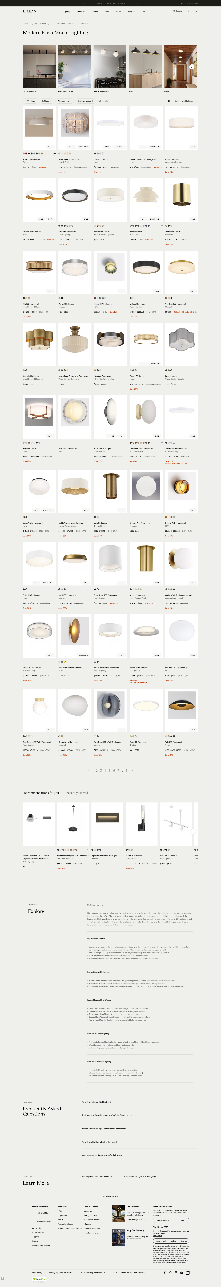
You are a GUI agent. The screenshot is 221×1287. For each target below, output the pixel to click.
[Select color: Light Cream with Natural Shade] (100, 226)
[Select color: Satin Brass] (70, 153)
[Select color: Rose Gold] (39, 443)
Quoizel (168, 307)
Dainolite (169, 234)
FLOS (167, 670)
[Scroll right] (191, 66)
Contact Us (36, 1228)
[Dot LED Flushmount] (74, 267)
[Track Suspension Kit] (176, 818)
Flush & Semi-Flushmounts (65, 23)
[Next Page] (132, 770)
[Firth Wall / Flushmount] (74, 411)
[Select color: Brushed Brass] (26, 443)
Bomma (97, 745)
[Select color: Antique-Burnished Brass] (95, 370)
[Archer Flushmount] (146, 558)
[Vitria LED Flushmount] (39, 122)
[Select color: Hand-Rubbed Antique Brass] (65, 370)
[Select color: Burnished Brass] (26, 298)
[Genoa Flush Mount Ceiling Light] (146, 122)
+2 (87, 850)
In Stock (45, 101)
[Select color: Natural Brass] (169, 370)
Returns (35, 1241)
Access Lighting (136, 307)
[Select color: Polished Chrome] (98, 153)
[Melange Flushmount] (110, 339)
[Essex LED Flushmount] (74, 194)
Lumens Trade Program (187, 3)
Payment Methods (65, 1224)
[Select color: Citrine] (65, 662)
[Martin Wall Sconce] (142, 818)
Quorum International (174, 598)
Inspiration (62, 1215)
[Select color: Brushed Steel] (136, 589)
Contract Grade (84, 101)
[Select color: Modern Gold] (136, 370)
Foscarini (62, 745)
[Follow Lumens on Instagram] (176, 1273)
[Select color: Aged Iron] (24, 298)
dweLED (61, 307)
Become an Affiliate (92, 1220)
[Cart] (196, 11)
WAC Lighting (28, 861)
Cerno (25, 451)
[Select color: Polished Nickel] (67, 153)
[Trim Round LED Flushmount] (181, 411)
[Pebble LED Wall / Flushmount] (74, 630)
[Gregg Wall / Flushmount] (74, 705)
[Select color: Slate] (62, 662)
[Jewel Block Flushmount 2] (74, 122)
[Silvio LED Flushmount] (110, 122)
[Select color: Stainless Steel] (59, 298)
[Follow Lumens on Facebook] (165, 1273)
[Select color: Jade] (100, 298)
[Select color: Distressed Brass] (29, 443)
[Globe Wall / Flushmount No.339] (181, 558)
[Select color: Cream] (131, 226)
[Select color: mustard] (42, 153)
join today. (139, 1215)
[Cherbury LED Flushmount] (181, 267)
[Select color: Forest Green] (138, 226)
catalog (142, 1236)
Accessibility (37, 1273)
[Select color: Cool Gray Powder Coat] (59, 153)
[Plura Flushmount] (39, 411)
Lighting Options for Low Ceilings (95, 1176)
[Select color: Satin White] (95, 850)
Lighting (34, 23)
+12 (54, 153)
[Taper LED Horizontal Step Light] (107, 818)
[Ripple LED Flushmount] (110, 267)
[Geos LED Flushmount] (146, 705)
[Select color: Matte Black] (131, 298)
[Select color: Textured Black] (195, 850)
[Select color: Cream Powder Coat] (62, 153)
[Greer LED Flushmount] (146, 339)
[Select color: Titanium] (133, 736)
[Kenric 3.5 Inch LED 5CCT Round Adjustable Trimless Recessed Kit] (39, 818)
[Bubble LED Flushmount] (146, 630)
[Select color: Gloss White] (34, 443)
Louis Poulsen (99, 451)
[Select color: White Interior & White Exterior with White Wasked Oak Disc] (166, 736)
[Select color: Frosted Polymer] (32, 443)
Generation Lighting (173, 162)
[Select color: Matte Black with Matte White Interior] (37, 443)
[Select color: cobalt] (32, 153)
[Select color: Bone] (133, 443)
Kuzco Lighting (64, 234)
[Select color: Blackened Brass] (149, 443)
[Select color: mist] (39, 153)
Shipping (35, 1237)
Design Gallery (90, 1215)
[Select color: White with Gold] (70, 226)
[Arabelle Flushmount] (39, 339)
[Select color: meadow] (34, 153)
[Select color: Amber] (166, 517)
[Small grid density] (162, 101)
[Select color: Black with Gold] (59, 226)
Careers (87, 1224)
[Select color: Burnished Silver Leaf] (24, 370)
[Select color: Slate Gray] (133, 226)
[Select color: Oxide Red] (136, 443)
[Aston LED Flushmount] (39, 630)
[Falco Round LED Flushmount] (110, 558)
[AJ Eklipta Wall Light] (110, 411)
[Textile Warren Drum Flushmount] (74, 486)
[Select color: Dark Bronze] (161, 850)
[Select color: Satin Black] (98, 850)
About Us (88, 1211)
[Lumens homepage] (29, 11)
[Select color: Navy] (146, 226)
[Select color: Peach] (141, 443)
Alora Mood (63, 598)
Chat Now (45, 1213)
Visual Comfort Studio (31, 307)
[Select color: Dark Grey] (63, 850)
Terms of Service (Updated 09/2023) (93, 1273)
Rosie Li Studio (64, 162)
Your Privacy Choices (92, 1233)
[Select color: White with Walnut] (72, 226)
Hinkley (94, 858)
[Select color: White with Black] (67, 226)
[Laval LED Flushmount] (74, 558)
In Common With (136, 451)
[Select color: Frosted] (98, 298)
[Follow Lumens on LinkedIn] (188, 1273)
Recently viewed (77, 793)
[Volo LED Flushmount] (181, 705)
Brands (60, 1220)
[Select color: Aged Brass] (166, 226)
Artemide (133, 526)
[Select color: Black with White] (62, 226)
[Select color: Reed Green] (138, 443)
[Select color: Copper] (95, 298)
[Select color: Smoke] (171, 517)
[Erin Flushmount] (146, 194)
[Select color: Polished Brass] (65, 153)
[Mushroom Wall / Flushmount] (146, 411)
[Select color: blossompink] (24, 153)
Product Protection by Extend (70, 1228)
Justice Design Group (67, 526)
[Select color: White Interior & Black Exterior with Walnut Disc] (171, 736)
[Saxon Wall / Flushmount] (39, 486)
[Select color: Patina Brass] (146, 443)
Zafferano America (65, 858)
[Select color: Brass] (143, 443)
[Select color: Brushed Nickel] (169, 298)
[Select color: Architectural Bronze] (149, 226)
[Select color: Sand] (74, 850)
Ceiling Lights (45, 23)
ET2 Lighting (135, 670)
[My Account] (188, 11)
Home (25, 23)
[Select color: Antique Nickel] (59, 370)
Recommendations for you (41, 793)
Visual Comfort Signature (104, 234)
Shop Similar (41, 147)
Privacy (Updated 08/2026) (60, 1273)
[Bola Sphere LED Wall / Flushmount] (39, 705)
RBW (96, 307)
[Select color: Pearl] (59, 662)
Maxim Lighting (171, 451)
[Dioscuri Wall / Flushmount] (146, 486)
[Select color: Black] (95, 153)
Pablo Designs (28, 745)
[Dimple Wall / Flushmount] (181, 486)
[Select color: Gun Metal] (166, 370)
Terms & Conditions (92, 1228)
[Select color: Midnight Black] (131, 589)
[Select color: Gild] (26, 370)
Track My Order (38, 1232)
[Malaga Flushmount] (146, 267)
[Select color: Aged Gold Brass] (24, 517)
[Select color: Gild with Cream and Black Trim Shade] (98, 226)
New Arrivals (63, 101)
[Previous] (83, 3)
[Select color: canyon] (26, 153)
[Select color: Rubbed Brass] (132, 850)
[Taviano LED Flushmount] (39, 194)
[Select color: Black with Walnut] (65, 226)
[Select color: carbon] (29, 153)
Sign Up (184, 1220)
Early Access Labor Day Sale (110, 3)
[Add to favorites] (26, 147)
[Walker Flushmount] (110, 194)
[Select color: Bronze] (62, 370)
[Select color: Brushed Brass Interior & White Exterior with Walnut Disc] (169, 736)
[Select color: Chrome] (138, 589)
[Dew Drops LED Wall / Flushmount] (110, 705)
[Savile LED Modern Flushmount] (110, 630)
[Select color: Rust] (71, 850)
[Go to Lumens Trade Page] (118, 1213)
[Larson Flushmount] (181, 122)
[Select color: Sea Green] (143, 226)
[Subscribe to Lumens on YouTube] (182, 1273)
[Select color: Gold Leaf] (76, 850)
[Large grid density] (169, 101)
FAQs (60, 1211)
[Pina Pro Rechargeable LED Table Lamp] (73, 818)
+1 (162, 226)
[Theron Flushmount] (181, 194)
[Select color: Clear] (95, 736)
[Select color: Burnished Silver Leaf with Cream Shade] (95, 226)
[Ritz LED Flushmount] (39, 267)
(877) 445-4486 (44, 1221)
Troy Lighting (99, 526)
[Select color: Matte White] (133, 298)
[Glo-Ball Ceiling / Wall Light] (181, 630)
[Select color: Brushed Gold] (166, 298)
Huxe (96, 162)
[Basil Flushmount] (181, 339)
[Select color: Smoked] (103, 298)
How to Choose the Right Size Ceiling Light (139, 1176)
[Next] (137, 3)
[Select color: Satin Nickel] (100, 153)
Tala (60, 451)
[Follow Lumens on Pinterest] (170, 1273)
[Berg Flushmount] (110, 486)
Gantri (25, 162)
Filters (32, 101)
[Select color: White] (103, 153)
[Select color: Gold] (62, 736)
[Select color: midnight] (37, 153)
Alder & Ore (134, 234)
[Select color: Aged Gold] (59, 589)
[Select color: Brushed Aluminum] (24, 443)
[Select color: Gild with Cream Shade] (103, 226)
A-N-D (61, 670)
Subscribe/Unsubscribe (41, 1245)
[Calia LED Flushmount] (39, 558)
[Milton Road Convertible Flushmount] (74, 339)
